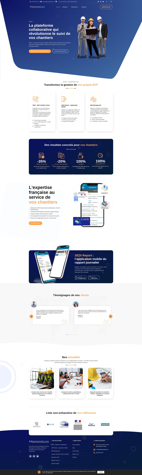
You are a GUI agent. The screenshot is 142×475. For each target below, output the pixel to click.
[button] (107, 1)
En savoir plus (49, 472)
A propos (83, 7)
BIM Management (95, 105)
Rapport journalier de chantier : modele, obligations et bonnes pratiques (100, 393)
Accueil (58, 7)
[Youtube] (103, 1)
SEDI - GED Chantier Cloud (41, 105)
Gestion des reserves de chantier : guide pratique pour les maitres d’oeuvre (42, 393)
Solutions (64, 7)
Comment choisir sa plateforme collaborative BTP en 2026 (71, 392)
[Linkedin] (100, 1)
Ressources (74, 7)
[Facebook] (98, 1)
